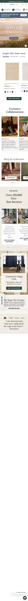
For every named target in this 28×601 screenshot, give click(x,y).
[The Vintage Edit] (11, 171)
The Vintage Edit (11, 177)
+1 (15, 91)
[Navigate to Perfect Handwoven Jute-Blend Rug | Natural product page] (12, 71)
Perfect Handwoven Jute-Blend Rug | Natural (11, 84)
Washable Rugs (14, 56)
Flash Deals (22, 56)
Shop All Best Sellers (14, 98)
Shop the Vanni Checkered (9, 240)
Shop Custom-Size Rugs (14, 288)
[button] (2, 300)
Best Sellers (6, 56)
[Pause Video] (26, 46)
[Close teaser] (4, 293)
